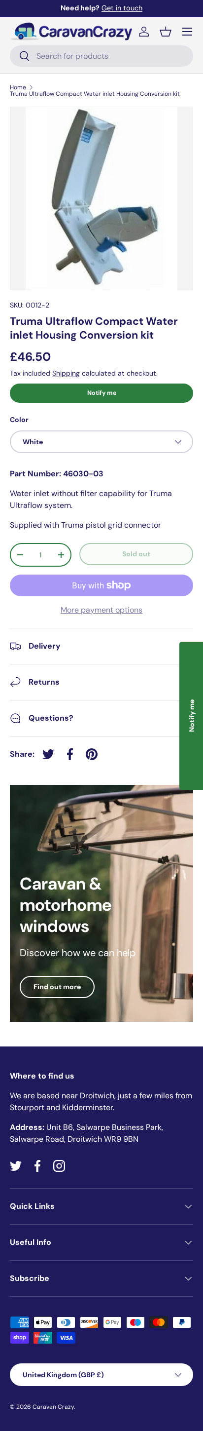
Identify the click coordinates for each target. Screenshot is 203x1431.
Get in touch (122, 7)
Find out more (57, 986)
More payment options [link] (101, 610)
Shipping (66, 373)
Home (18, 87)
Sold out (136, 553)
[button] (165, 31)
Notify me (101, 393)
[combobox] (101, 56)
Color (19, 419)
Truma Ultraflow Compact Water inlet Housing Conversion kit (95, 94)
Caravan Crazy (53, 1407)
